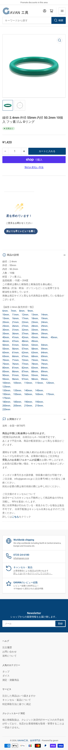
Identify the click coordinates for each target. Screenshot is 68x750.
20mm (5, 322)
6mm (5, 310)
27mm (25, 326)
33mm (34, 329)
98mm (34, 379)
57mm (25, 348)
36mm (15, 333)
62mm (25, 352)
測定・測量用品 (10, 680)
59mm (44, 348)
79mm (44, 364)
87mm (25, 371)
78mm (34, 364)
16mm (15, 318)
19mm (44, 318)
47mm (15, 341)
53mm (34, 345)
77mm (25, 364)
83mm (34, 367)
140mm (28, 390)
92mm (25, 375)
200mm (6, 405)
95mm (5, 379)
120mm (50, 382)
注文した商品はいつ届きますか (19, 695)
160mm (28, 394)
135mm (17, 390)
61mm (15, 352)
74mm (44, 360)
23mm (34, 322)
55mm (5, 348)
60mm (5, 352)
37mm (25, 333)
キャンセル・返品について (16, 699)
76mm (15, 364)
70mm (5, 360)
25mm (5, 326)
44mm (44, 337)
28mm (34, 326)
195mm (39, 401)
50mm (5, 345)
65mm (5, 356)
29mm (44, 326)
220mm (6, 409)
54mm (44, 345)
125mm (6, 386)
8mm (22, 310)
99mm (44, 379)
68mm (34, 356)
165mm (39, 394)
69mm (44, 356)
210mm (28, 405)
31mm (15, 329)
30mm (5, 329)
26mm (15, 326)
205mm (17, 405)
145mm (39, 390)
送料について (9, 655)
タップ (5, 671)
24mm (44, 322)
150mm (6, 394)
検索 (61, 20)
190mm (28, 401)
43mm (34, 337)
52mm (25, 345)
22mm (25, 322)
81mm (15, 367)
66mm (15, 356)
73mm (34, 360)
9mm (30, 310)
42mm (25, 337)
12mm (25, 314)
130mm (6, 390)
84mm (44, 367)
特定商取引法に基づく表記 (16, 704)
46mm (5, 341)
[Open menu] (62, 10)
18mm (34, 318)
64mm (44, 352)
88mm (34, 371)
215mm (39, 405)
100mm (6, 382)
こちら (15, 516)
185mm (17, 401)
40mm (5, 337)
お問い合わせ (9, 651)
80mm (5, 367)
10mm (5, 314)
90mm (5, 375)
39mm (44, 333)
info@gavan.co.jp (21, 558)
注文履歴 (7, 647)
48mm (25, 341)
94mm (44, 375)
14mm (44, 314)
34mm (44, 329)
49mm (34, 341)
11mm (15, 314)
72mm (25, 360)
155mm (17, 394)
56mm (15, 348)
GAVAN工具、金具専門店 (28, 740)
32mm (25, 329)
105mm (17, 382)
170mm (50, 394)
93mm (34, 375)
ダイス (5, 675)
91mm (15, 375)
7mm (13, 310)
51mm (15, 345)
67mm (25, 356)
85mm (5, 371)
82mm (25, 367)
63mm (34, 352)
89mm (44, 371)
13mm (34, 314)
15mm (5, 318)
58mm (34, 348)
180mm (6, 401)
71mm (15, 360)
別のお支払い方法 (34, 167)
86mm (15, 371)
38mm (34, 333)
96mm (15, 379)
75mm (5, 364)
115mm (39, 382)
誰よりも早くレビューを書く (20, 231)
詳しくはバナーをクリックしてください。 (33, 573)
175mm (6, 398)
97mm (25, 379)
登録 (60, 623)
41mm (15, 337)
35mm (5, 333)
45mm (54, 337)
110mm (28, 382)
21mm (15, 322)
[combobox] (34, 20)
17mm (25, 318)
